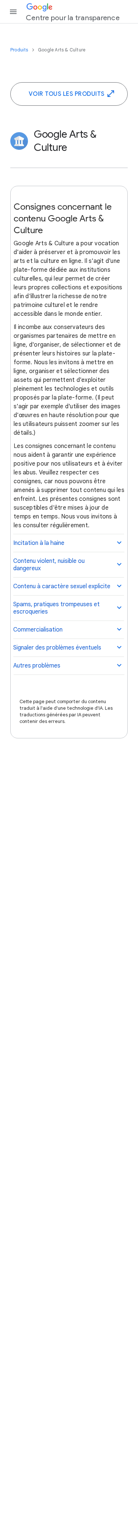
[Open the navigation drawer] (13, 12)
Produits (19, 50)
